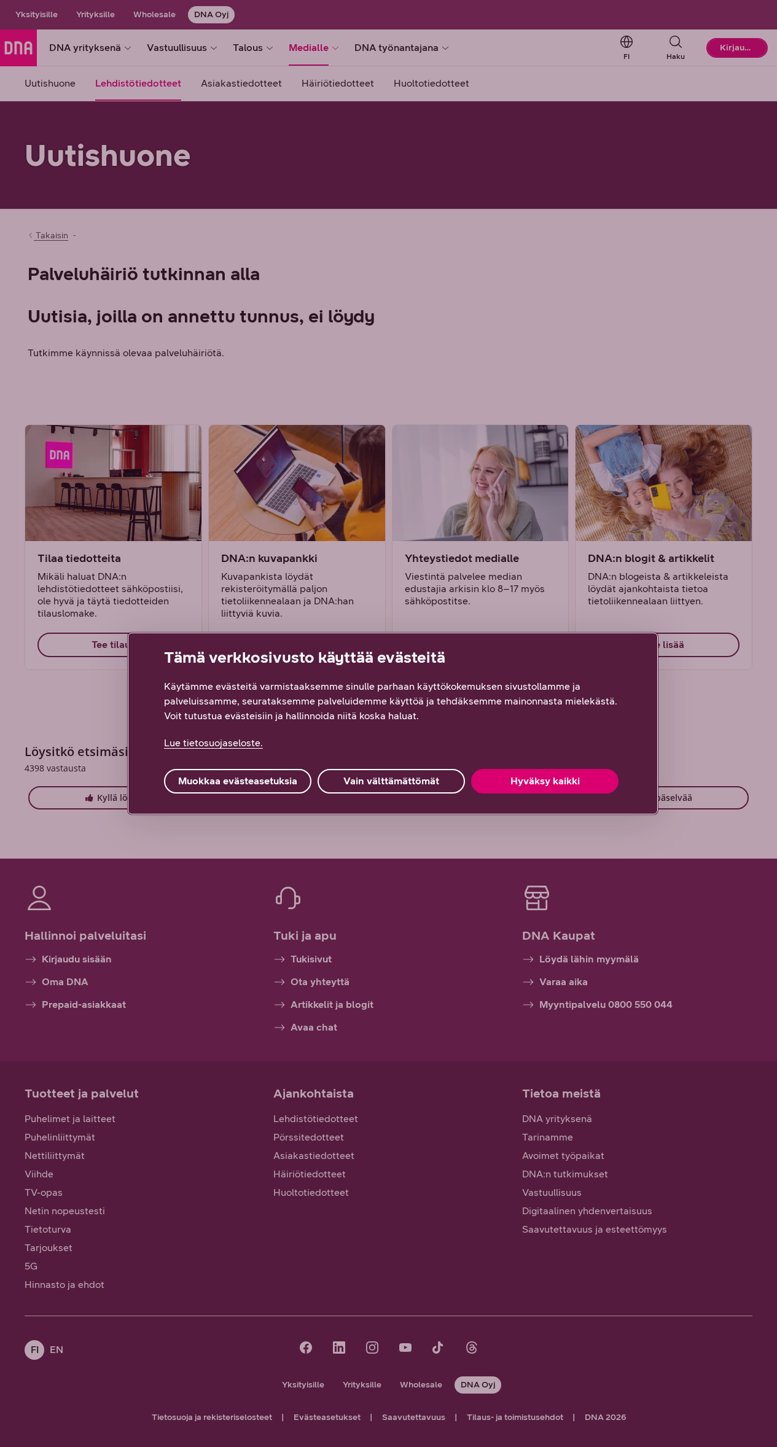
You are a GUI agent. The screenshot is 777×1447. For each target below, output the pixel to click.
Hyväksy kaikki (545, 781)
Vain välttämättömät (391, 781)
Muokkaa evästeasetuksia (237, 781)
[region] (392, 723)
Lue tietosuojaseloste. (213, 743)
